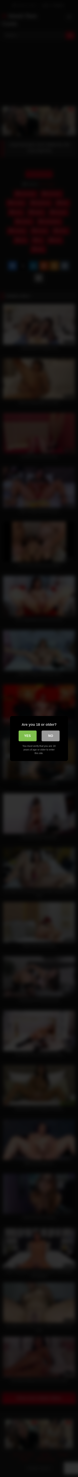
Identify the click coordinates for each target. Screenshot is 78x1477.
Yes (27, 736)
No (50, 736)
